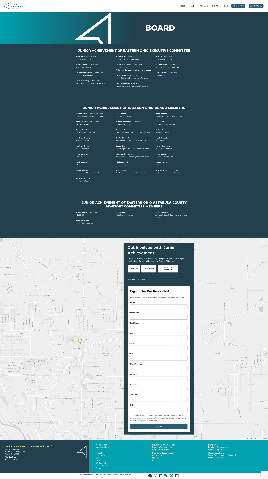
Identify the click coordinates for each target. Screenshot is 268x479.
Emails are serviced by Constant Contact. (147, 420)
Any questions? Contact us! (138, 279)
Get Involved (256, 6)
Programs (203, 6)
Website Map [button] (123, 474)
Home (182, 6)
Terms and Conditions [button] (86, 474)
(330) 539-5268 (11, 459)
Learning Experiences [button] (162, 453)
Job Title (133, 395)
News (225, 6)
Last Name (134, 323)
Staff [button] (98, 458)
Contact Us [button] (10, 457)
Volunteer (149, 269)
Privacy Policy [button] (101, 474)
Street (132, 343)
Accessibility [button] (112, 474)
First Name (134, 313)
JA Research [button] (101, 463)
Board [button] (98, 460)
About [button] (99, 453)
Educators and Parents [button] (163, 445)
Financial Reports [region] (215, 450)
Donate (134, 269)
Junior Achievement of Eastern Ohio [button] (223, 455)
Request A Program (167, 269)
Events (215, 6)
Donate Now (238, 6)
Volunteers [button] (101, 445)
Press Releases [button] (102, 466)
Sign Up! (159, 426)
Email (132, 302)
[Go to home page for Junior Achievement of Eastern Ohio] (17, 6)
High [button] (154, 460)
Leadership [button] (100, 455)
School (133, 405)
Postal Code (135, 374)
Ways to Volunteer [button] (104, 447)
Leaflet (244, 439)
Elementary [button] (157, 455)
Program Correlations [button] (161, 450)
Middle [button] (155, 458)
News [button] (98, 468)
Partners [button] (212, 445)
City (131, 354)
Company (134, 384)
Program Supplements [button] (162, 447)
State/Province (136, 364)
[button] (194, 6)
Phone (132, 333)
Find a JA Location (215, 458)
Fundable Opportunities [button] (218, 447)
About (191, 6)
